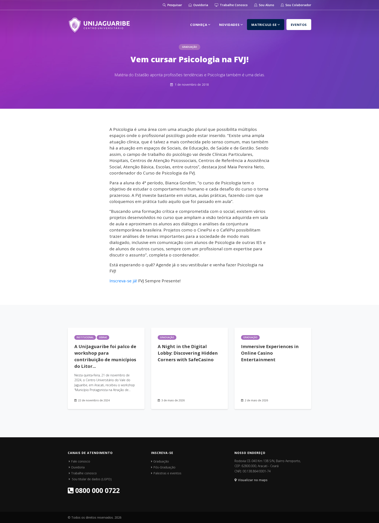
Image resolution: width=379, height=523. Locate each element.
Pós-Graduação (164, 467)
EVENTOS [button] (299, 24)
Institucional (85, 337)
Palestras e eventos (167, 473)
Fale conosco (80, 461)
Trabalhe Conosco (233, 5)
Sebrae (103, 337)
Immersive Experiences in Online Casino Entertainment (270, 353)
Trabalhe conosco (84, 473)
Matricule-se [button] (264, 24)
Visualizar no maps (252, 480)
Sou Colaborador (297, 5)
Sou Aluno (266, 5)
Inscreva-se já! (123, 281)
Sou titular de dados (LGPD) (91, 479)
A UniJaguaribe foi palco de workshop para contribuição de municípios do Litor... (105, 356)
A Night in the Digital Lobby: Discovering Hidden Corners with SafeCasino (188, 353)
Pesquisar (174, 5)
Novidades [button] (230, 24)
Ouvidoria (200, 5)
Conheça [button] (199, 24)
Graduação (189, 46)
